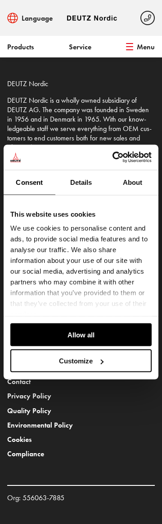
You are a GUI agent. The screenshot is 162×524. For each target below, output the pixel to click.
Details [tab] (81, 182)
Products (20, 47)
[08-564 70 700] (147, 18)
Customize (76, 361)
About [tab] (133, 182)
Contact (19, 381)
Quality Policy (29, 410)
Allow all (81, 334)
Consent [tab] (29, 182)
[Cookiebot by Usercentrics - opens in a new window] (114, 157)
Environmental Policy (40, 425)
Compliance (25, 453)
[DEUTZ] (93, 17)
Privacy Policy (29, 396)
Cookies (19, 439)
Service (80, 47)
